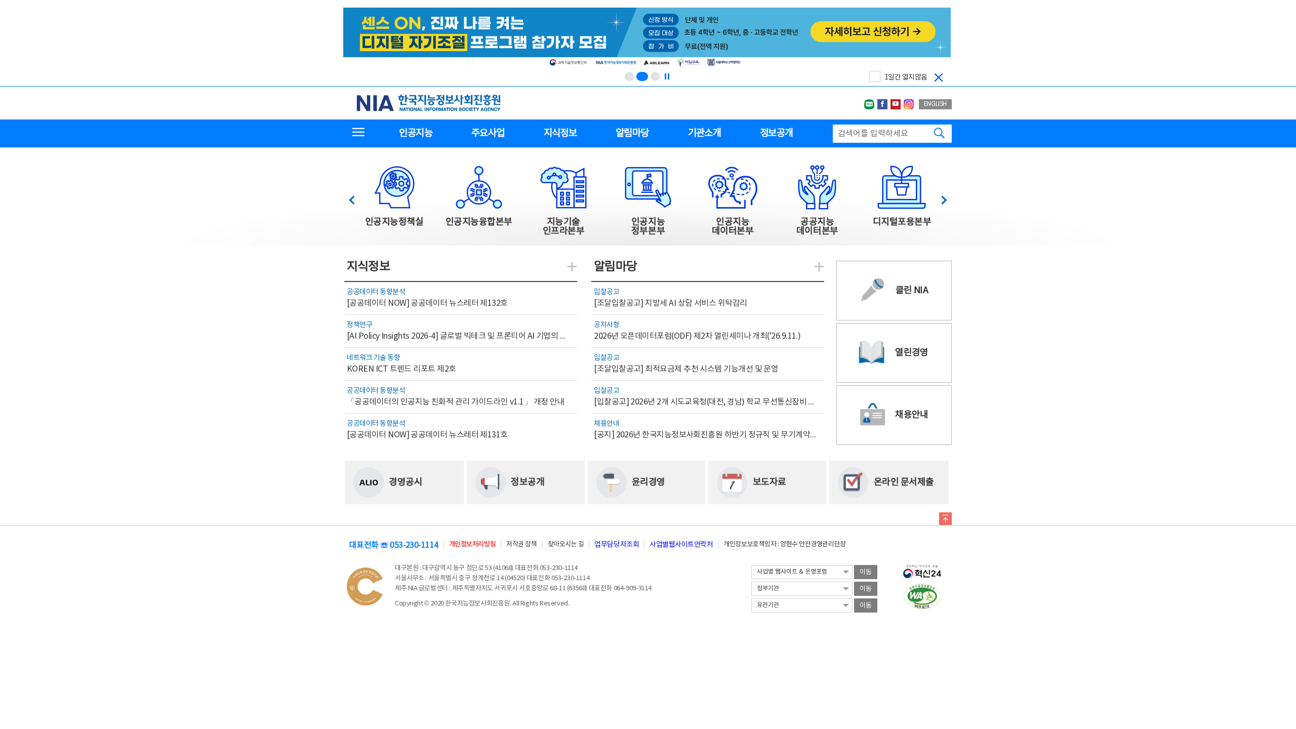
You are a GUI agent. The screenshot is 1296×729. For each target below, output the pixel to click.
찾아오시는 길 (566, 544)
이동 (866, 572)
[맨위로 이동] (945, 520)
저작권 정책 (521, 544)
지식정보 (560, 133)
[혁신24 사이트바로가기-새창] (922, 568)
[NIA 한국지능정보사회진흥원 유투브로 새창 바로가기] (895, 104)
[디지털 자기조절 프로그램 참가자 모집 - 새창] (647, 39)
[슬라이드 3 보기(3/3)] (655, 76)
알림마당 (632, 133)
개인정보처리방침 (472, 544)
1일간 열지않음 (905, 77)
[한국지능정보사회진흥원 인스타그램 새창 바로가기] (909, 104)
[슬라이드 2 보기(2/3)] (642, 76)
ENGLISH (935, 104)
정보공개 (776, 133)
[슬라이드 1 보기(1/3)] (629, 76)
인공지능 (415, 133)
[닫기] (938, 77)
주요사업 (487, 133)
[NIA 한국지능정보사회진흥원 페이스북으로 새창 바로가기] (882, 104)
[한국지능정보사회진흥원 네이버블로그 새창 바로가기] (869, 104)
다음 (939, 197)
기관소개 (704, 133)
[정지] (666, 76)
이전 (356, 197)
